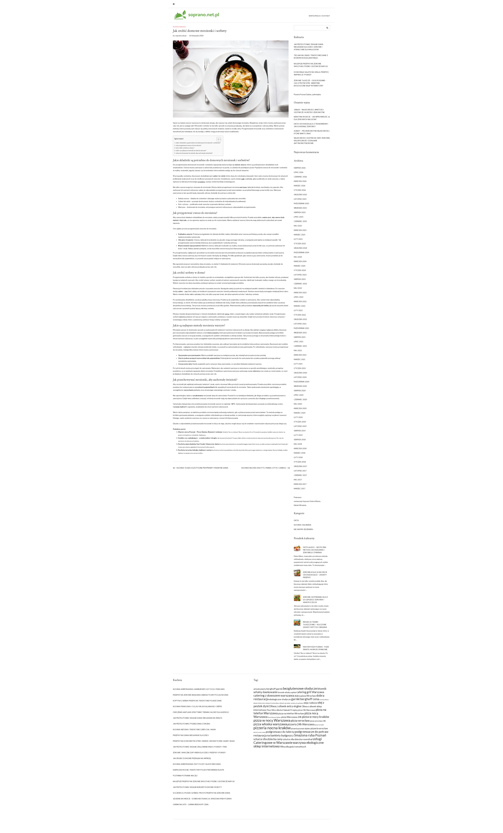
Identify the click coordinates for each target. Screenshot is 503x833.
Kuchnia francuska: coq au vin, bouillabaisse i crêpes (197, 706)
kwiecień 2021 (300, 355)
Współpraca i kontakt (319, 16)
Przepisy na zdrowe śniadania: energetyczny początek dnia (200, 695)
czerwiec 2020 (300, 399)
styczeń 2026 (300, 190)
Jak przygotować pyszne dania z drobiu (191, 724)
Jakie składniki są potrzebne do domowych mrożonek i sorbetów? (198, 143)
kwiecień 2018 (300, 448)
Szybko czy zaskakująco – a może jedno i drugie (197, 438)
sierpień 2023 (300, 279)
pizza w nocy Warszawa (271, 720)
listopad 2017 (300, 471)
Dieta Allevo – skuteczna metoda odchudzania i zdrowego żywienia (314, 550)
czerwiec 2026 (300, 177)
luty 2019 (298, 435)
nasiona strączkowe (297, 703)
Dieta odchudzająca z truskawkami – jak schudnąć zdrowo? (311, 125)
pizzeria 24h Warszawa (300, 724)
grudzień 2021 (300, 319)
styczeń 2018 (300, 462)
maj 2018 (298, 444)
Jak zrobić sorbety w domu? (185, 148)
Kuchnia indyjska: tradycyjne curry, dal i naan (194, 729)
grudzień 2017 (300, 466)
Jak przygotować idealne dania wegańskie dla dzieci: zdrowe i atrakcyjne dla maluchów (308, 47)
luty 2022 (298, 310)
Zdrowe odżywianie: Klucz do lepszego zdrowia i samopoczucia (315, 599)
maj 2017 (298, 480)
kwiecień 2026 (300, 181)
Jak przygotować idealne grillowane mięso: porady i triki (200, 747)
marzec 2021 (299, 359)
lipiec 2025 (298, 217)
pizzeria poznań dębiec (300, 728)
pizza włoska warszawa (270, 724)
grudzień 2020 (300, 373)
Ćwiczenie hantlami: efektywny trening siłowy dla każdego (201, 712)
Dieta (296, 520)
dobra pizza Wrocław (305, 695)
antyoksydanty (259, 689)
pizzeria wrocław (319, 728)
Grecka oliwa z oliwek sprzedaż (280, 703)
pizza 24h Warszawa (306, 710)
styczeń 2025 (300, 244)
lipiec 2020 (298, 395)
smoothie (241, 198)
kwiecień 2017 (300, 484)
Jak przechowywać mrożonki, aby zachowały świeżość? (194, 153)
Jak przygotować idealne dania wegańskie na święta (197, 718)
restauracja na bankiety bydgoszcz (273, 735)
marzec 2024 (299, 266)
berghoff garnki (274, 688)
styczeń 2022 (300, 315)
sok (242, 179)
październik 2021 (301, 328)
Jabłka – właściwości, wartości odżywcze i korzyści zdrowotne (309, 111)
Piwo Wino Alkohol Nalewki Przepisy (282, 710)
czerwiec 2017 (300, 475)
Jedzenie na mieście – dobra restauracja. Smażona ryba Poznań (202, 799)
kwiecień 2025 (300, 230)
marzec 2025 (299, 235)
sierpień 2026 (300, 168)
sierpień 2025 (300, 212)
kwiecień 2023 (300, 293)
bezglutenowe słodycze (300, 688)
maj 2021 (298, 350)
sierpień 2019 (300, 431)
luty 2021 (298, 364)
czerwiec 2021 (300, 346)
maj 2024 (298, 257)
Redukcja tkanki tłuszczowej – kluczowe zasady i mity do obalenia (315, 624)
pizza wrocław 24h (318, 721)
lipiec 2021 (298, 342)
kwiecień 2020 (300, 408)
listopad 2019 (300, 426)
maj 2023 (298, 288)
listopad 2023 (300, 275)
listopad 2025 (300, 199)
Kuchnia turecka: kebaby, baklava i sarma (194, 450)
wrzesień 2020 (300, 386)
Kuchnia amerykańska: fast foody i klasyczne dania (198, 444)
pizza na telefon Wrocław (291, 713)
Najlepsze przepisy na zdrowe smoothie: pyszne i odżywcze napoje (311, 65)
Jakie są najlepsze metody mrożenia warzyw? (191, 150)
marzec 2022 (299, 306)
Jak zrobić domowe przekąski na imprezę (192, 758)
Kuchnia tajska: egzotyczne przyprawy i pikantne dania (202, 468)
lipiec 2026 (298, 172)
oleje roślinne (310, 702)
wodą (260, 234)
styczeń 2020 (300, 422)
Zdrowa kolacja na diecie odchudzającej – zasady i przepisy (315, 574)
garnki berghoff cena (305, 699)
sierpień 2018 (300, 440)
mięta (227, 314)
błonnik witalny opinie (287, 692)
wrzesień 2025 (300, 208)
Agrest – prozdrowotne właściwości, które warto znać (312, 132)
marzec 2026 (299, 186)
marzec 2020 (299, 413)
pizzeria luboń (319, 725)
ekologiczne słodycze (280, 699)
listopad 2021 (300, 324)
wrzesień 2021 (300, 333)
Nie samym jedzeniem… (304, 529)
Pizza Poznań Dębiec (274, 717)
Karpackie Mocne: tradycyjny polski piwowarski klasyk (198, 770)
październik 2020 (301, 382)
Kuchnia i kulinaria (179, 27)
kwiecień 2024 (300, 261)
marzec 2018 (299, 453)
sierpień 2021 (300, 337)
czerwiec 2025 (300, 221)
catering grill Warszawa (310, 692)
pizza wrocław (300, 720)
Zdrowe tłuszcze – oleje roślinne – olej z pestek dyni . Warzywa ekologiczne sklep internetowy (310, 83)
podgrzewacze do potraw (311, 731)
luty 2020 (298, 417)
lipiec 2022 (298, 297)
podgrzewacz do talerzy (280, 731)
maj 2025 (298, 226)
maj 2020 (298, 404)
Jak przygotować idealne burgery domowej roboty (197, 787)
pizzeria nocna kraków (272, 727)
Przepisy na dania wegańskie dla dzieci (191, 735)
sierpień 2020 (300, 391)
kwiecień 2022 (300, 301)
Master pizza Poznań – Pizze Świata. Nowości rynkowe (200, 432)
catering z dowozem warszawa (273, 695)
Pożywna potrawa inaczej (185, 776)
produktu (201, 182)
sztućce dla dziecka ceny (267, 739)
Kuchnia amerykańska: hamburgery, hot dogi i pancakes (199, 689)
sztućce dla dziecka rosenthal (297, 739)
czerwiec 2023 (300, 284)
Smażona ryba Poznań (310, 735)
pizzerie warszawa (259, 732)
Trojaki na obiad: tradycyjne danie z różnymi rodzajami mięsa (311, 56)
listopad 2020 (300, 377)
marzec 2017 (299, 489)
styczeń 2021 (300, 368)
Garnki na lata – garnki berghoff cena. (191, 804)
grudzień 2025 (300, 195)
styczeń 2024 (300, 270)
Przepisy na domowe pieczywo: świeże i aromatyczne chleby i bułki (204, 741)
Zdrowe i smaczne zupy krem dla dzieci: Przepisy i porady (199, 753)
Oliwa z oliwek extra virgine (285, 706)
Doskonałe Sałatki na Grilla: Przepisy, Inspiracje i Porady (311, 73)
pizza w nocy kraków (315, 716)
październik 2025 (301, 203)
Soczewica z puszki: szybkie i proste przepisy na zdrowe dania (201, 793)
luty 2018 (298, 457)
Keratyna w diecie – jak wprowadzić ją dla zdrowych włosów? (312, 118)
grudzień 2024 (300, 248)
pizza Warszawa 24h (291, 716)
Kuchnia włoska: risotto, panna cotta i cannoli (263, 468)
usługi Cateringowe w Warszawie (287, 740)
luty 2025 (298, 239)
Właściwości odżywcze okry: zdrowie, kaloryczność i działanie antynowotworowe (312, 140)
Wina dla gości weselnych (293, 746)
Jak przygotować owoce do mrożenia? (188, 145)
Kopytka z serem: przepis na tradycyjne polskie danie (197, 701)
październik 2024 (301, 252)
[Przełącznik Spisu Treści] (217, 139)
